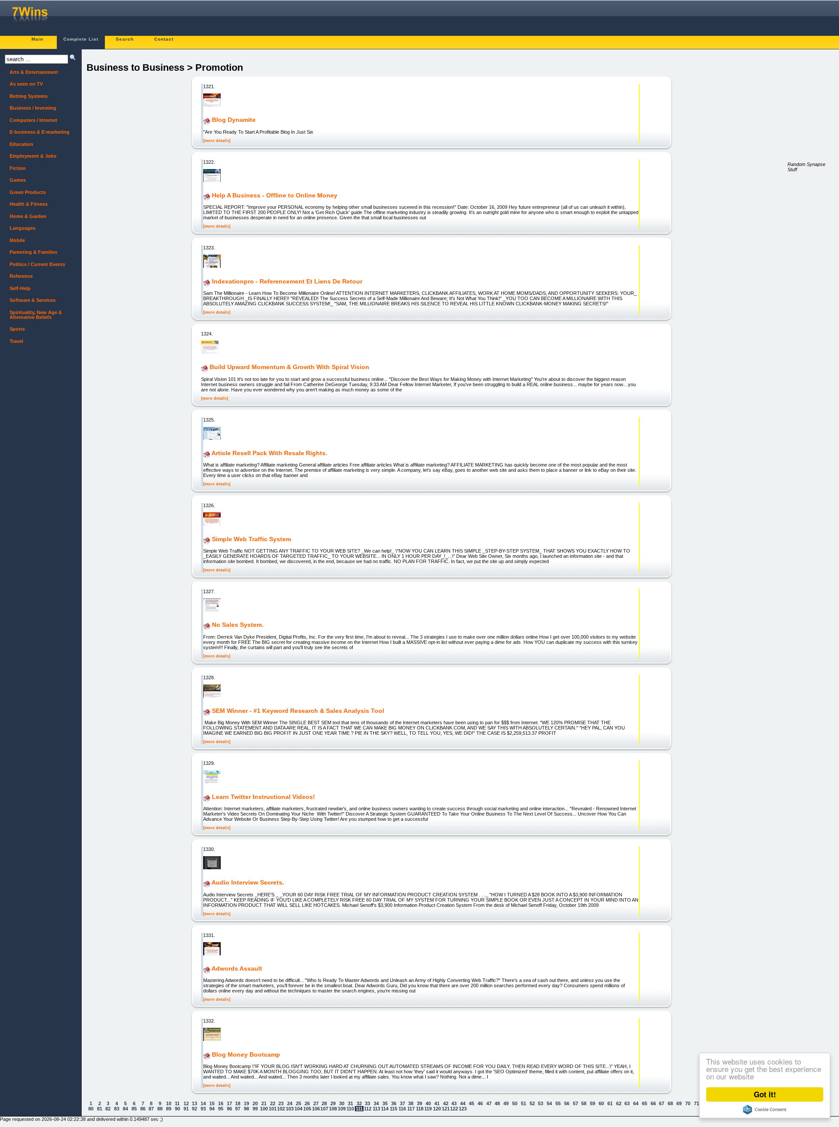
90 (177, 1108)
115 (393, 1108)
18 (237, 1103)
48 (497, 1103)
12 (186, 1103)
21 (264, 1103)
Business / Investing (33, 108)
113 (376, 1108)
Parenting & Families (33, 252)
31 (350, 1103)
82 (108, 1108)
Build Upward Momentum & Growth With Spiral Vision (289, 367)
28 (324, 1103)
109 (342, 1108)
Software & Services (32, 300)
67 (661, 1103)
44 (462, 1103)
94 (212, 1108)
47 (489, 1103)
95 (220, 1108)
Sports (17, 329)
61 (610, 1103)
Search (125, 39)
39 (419, 1103)
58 (583, 1103)
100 (264, 1108)
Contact (163, 39)
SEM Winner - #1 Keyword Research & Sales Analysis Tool (298, 710)
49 (506, 1103)
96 (229, 1108)
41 (437, 1103)
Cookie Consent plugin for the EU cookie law (765, 1109)
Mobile (17, 240)
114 (384, 1108)
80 (91, 1108)
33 (367, 1103)
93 (203, 1108)
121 (446, 1108)
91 (186, 1108)
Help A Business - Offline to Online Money (274, 195)
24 (289, 1103)
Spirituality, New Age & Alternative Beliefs (36, 315)
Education (21, 144)
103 (290, 1108)
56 (566, 1103)
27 (316, 1103)
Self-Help (20, 288)
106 (316, 1108)
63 (627, 1103)
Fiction (18, 168)
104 (298, 1108)
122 (454, 1108)
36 (393, 1103)
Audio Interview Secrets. (247, 882)
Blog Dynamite (234, 120)
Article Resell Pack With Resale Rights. (269, 452)
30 (341, 1103)
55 (558, 1103)
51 (523, 1103)
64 (635, 1103)
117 (411, 1108)
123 (463, 1108)
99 (255, 1108)
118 (419, 1108)
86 (143, 1108)
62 (618, 1103)
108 (333, 1108)
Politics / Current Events (37, 264)
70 (687, 1103)
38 (410, 1103)
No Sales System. (237, 625)
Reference (21, 276)
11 (177, 1103)
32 (359, 1103)
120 (437, 1108)
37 (402, 1103)
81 (99, 1108)
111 (359, 1108)
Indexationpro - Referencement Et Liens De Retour (287, 281)
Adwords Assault (236, 968)
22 (272, 1103)
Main (37, 39)
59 (592, 1103)
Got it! (765, 1094)
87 (151, 1108)
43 (454, 1103)
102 (281, 1108)
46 (480, 1103)
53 (540, 1103)
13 (194, 1103)
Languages (22, 228)
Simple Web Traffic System (251, 539)
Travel (16, 341)
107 (324, 1108)
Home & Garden (28, 216)
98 (246, 1108)
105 (307, 1108)
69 (679, 1103)
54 (549, 1103)
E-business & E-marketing (39, 132)
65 (644, 1103)
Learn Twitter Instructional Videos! (263, 796)
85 (134, 1108)
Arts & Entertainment (34, 72)
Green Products (28, 192)
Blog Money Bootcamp (246, 1054)
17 (229, 1103)
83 (116, 1108)
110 (350, 1108)
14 (203, 1103)
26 (307, 1103)
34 (376, 1103)
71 (696, 1103)
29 (333, 1103)
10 (168, 1103)
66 (653, 1103)
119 (428, 1108)
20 (255, 1103)
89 (168, 1108)
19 (246, 1103)
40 (428, 1103)
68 (670, 1103)
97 (237, 1108)
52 (532, 1103)
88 (160, 1108)
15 (212, 1103)
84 (125, 1108)
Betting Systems (29, 96)
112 (367, 1108)
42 (445, 1103)
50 (514, 1103)
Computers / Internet (33, 120)
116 (402, 1108)
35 (385, 1103)
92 (194, 1108)
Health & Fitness (29, 204)
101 (273, 1108)
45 (471, 1103)
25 (298, 1103)
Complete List (80, 39)
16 (220, 1103)
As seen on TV (26, 83)
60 (601, 1103)
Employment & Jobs (33, 156)
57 (575, 1103)
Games (18, 180)
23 (281, 1103)
